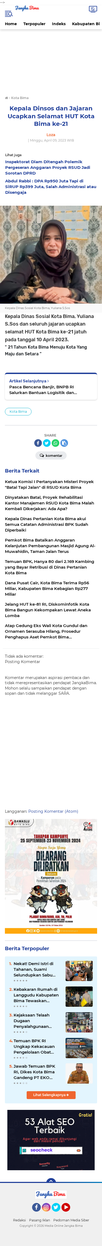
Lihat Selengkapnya (49, 1095)
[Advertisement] (51, 63)
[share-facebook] (38, 443)
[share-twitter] (47, 443)
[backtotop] (51, 1183)
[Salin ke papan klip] (64, 443)
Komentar (53, 456)
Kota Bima (18, 411)
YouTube (69, 1214)
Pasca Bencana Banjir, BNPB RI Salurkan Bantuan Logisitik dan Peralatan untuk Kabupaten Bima (44, 389)
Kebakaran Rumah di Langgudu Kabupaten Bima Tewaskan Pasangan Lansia (36, 995)
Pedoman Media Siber (71, 1220)
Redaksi (19, 1220)
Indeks (59, 23)
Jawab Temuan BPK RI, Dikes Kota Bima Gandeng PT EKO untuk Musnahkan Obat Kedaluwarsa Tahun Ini (34, 1072)
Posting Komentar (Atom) (53, 811)
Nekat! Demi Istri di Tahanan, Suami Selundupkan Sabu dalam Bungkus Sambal (33, 969)
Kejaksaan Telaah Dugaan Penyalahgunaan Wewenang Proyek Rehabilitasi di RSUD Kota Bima (34, 1020)
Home (11, 23)
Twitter (58, 1214)
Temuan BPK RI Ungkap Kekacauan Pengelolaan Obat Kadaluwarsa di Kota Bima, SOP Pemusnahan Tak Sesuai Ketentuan (35, 1046)
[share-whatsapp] (55, 443)
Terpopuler (34, 23)
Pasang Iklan (39, 1220)
